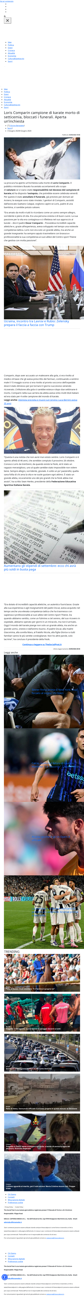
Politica (11, 45)
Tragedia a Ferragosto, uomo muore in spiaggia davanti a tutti (33, 1029)
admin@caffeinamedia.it (13, 1222)
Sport (10, 61)
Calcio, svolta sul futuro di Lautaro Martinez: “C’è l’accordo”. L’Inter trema (55, 764)
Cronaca (11, 50)
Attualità (11, 53)
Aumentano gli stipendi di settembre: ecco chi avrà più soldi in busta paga (40, 567)
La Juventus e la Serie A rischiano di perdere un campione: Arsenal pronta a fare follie (55, 912)
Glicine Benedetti (17, 125)
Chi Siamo (12, 1194)
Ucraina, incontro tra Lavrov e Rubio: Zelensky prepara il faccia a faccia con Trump (36, 323)
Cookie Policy (19, 1207)
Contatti (11, 1197)
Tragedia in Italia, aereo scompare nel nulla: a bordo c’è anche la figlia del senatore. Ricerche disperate (38, 1147)
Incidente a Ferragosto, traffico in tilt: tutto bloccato (29, 1069)
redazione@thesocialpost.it (55, 1238)
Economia (12, 56)
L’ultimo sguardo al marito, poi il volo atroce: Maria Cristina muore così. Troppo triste (40, 1187)
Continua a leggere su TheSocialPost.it (42, 644)
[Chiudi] (7, 20)
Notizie (8, 987)
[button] (4, 1277)
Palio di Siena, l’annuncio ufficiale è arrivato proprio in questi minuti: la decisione (41, 1109)
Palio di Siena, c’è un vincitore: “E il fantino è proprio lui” (30, 989)
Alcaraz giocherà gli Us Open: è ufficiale (51, 838)
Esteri (10, 48)
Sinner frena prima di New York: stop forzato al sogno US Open (54, 691)
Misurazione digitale (16, 1200)
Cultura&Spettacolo (16, 58)
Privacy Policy (9, 1207)
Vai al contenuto (6, 1)
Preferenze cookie (15, 1202)
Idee (9, 42)
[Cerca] (5, 16)
